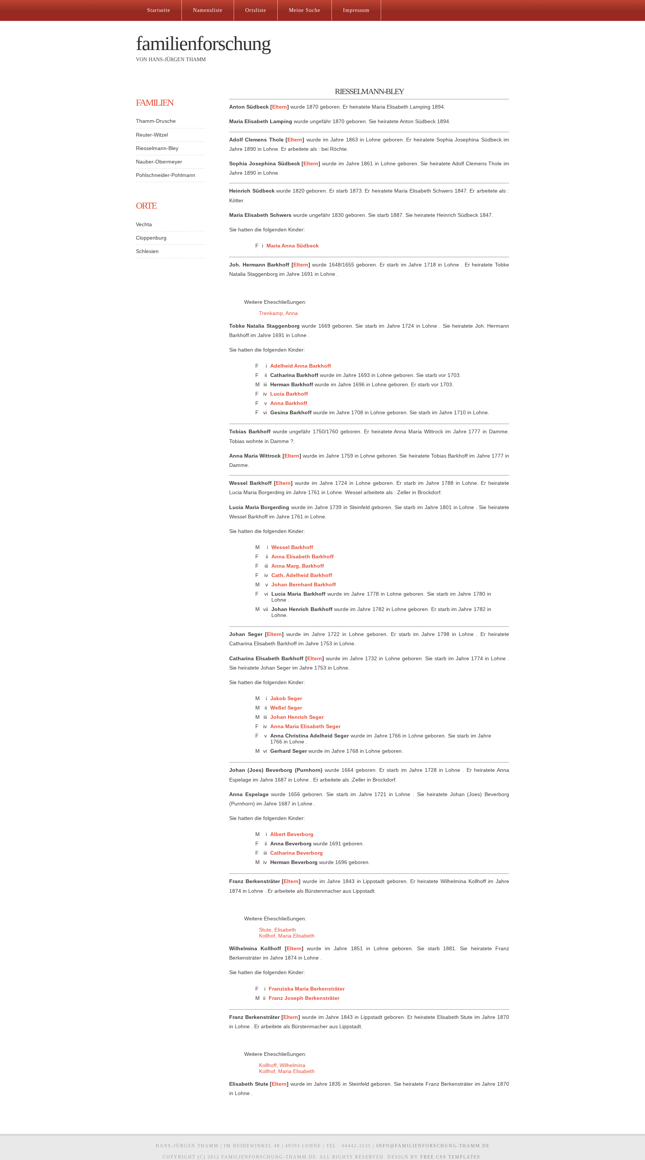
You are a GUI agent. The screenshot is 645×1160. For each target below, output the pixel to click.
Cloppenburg (151, 238)
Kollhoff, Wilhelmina (282, 1065)
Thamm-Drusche (156, 121)
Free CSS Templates (450, 1157)
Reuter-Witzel (152, 135)
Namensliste (207, 10)
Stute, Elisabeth (277, 930)
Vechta (144, 224)
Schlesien (147, 251)
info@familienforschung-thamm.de (433, 1145)
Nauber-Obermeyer (159, 162)
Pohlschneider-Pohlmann (165, 175)
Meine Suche (304, 10)
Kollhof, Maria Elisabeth (287, 936)
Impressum (356, 10)
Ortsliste (255, 10)
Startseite (158, 10)
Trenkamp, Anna (278, 313)
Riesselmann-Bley (157, 148)
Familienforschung (203, 43)
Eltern (279, 107)
